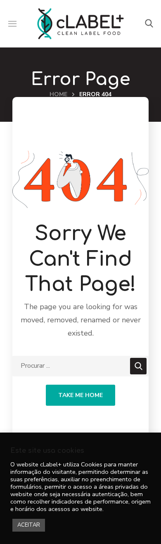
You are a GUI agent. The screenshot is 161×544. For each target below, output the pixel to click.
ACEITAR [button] (28, 525)
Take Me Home (80, 395)
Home (58, 94)
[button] (149, 23)
